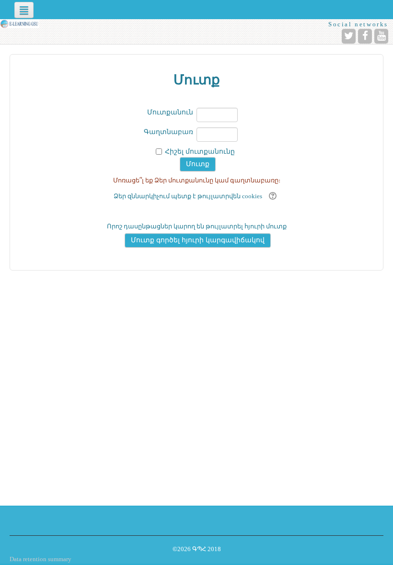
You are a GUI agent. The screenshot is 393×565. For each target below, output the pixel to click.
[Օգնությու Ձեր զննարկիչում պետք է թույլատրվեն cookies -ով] (271, 196)
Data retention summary (40, 559)
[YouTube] (381, 36)
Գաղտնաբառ (168, 132)
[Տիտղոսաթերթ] (19, 23)
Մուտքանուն (170, 112)
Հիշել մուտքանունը (200, 151)
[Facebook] (365, 36)
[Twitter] (349, 36)
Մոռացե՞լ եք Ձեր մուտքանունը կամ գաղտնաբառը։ (196, 180)
